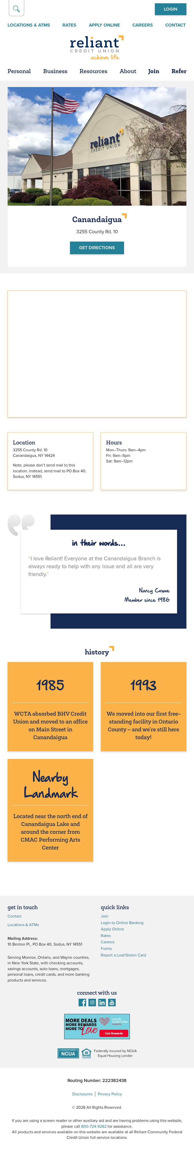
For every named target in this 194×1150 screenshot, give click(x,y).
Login (170, 9)
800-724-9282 (94, 1126)
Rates (69, 25)
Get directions (97, 247)
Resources (93, 72)
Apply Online (104, 25)
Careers (142, 25)
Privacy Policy (110, 1094)
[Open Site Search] (16, 8)
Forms (106, 948)
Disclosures (82, 1094)
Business (55, 72)
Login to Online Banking (122, 922)
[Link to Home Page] (97, 48)
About (128, 72)
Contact (175, 25)
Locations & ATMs (29, 25)
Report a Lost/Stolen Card (123, 955)
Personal (19, 72)
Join (153, 72)
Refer (179, 72)
